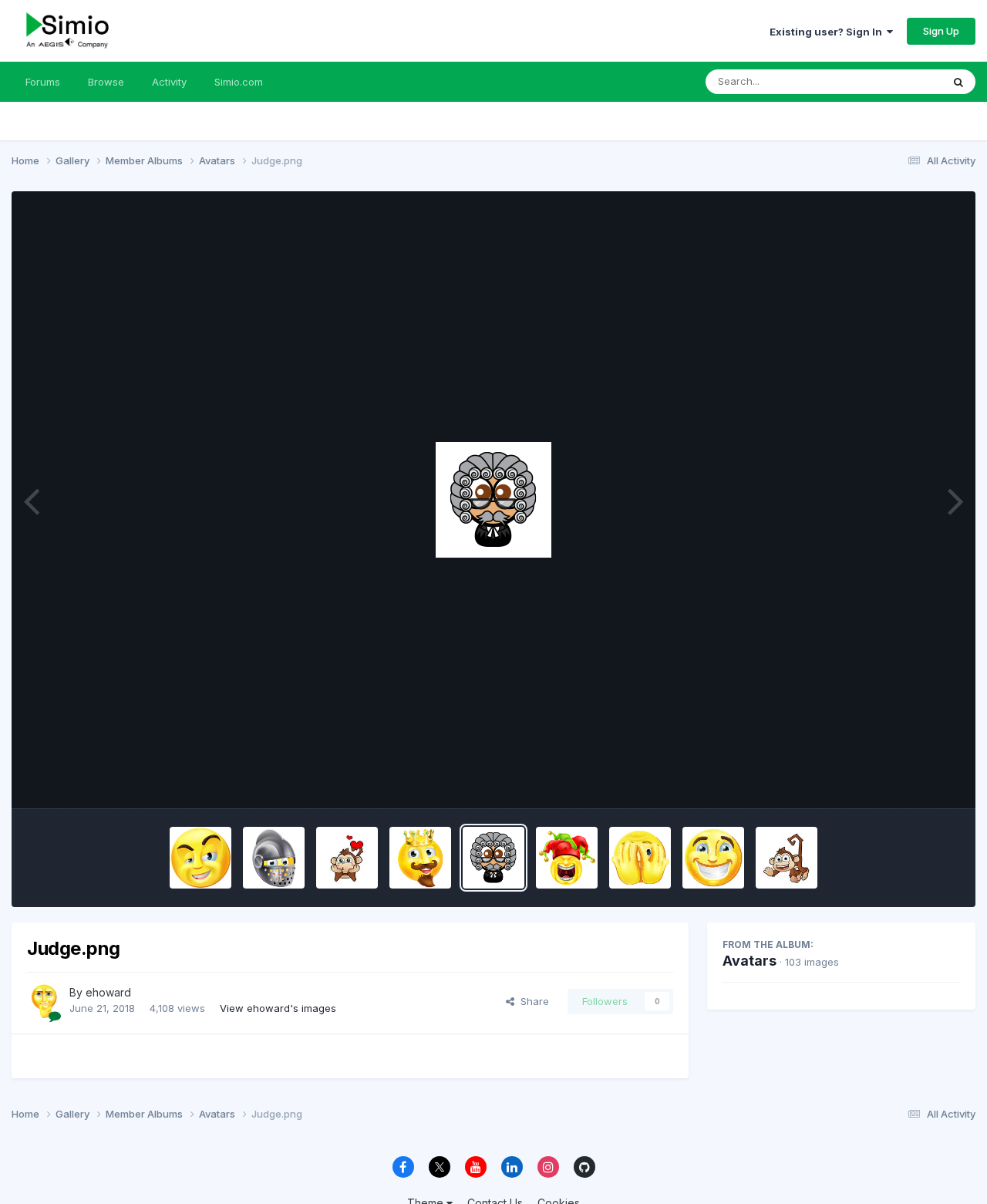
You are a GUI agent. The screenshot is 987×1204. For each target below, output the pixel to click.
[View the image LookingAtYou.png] (200, 858)
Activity (169, 82)
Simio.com (238, 82)
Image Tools (911, 780)
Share (531, 1001)
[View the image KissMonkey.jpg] (347, 858)
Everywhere (894, 81)
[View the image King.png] (420, 858)
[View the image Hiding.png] (640, 858)
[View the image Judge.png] (493, 858)
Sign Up (941, 31)
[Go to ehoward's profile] (44, 1001)
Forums (42, 82)
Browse (106, 82)
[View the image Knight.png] (274, 858)
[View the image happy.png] (713, 858)
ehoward (108, 992)
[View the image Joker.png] (567, 858)
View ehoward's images (278, 1008)
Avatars (749, 961)
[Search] (958, 81)
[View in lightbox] (493, 500)
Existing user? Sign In (828, 31)
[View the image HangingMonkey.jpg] (786, 858)
